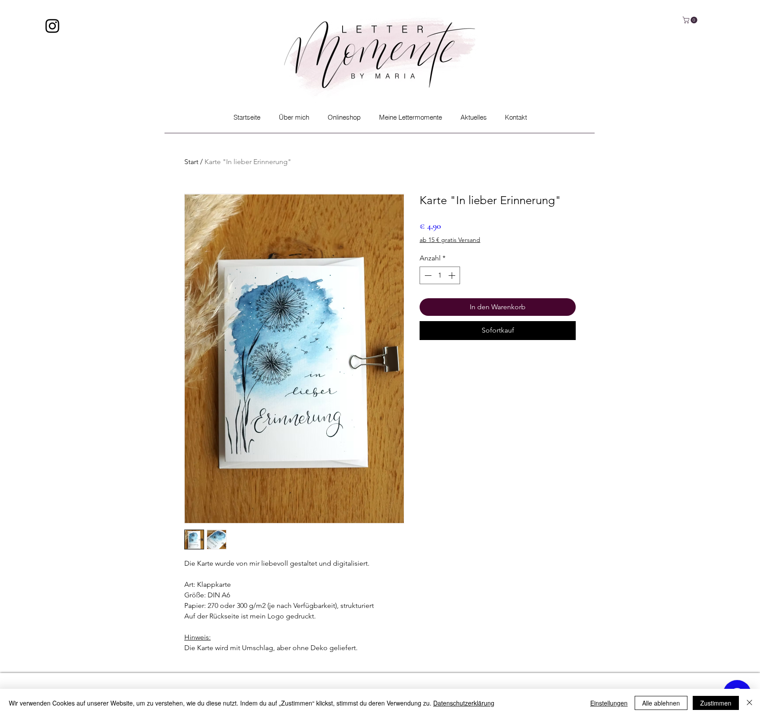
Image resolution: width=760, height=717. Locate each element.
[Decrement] (427, 275)
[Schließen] (749, 703)
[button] (691, 20)
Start (191, 161)
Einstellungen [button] (609, 703)
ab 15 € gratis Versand (450, 240)
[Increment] (452, 275)
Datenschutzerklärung (463, 703)
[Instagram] (52, 26)
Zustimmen (715, 703)
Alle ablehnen (661, 703)
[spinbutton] (439, 275)
